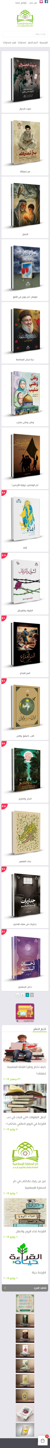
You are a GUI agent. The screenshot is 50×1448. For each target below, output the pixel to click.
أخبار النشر (33, 42)
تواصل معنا (20, 2)
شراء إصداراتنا (9, 42)
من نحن (33, 2)
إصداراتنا (22, 42)
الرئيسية (44, 42)
